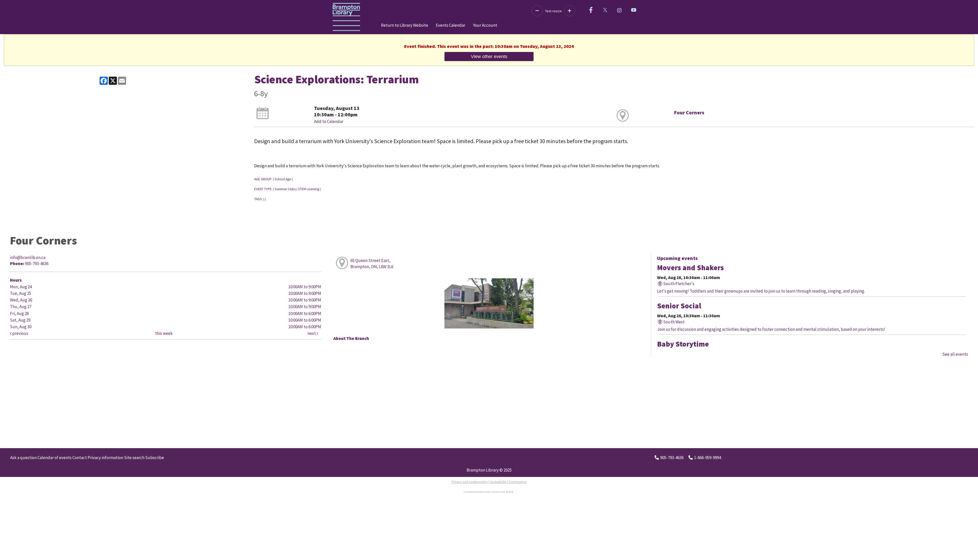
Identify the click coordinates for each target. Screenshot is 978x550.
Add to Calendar (328, 121)
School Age (283, 179)
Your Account (485, 25)
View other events (489, 56)
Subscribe (154, 457)
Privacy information (105, 457)
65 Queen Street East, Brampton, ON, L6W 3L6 (371, 263)
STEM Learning (308, 189)
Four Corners (689, 112)
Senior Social (679, 305)
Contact (79, 457)
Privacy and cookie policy (470, 482)
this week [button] (164, 333)
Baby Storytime (683, 344)
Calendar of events (54, 457)
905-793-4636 (672, 457)
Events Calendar (450, 25)
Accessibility (498, 482)
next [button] (312, 333)
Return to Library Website (404, 25)
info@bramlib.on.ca (27, 257)
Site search (134, 457)
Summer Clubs (285, 189)
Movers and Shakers (690, 267)
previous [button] (19, 333)
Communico (517, 482)
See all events (955, 354)
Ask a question (23, 457)
